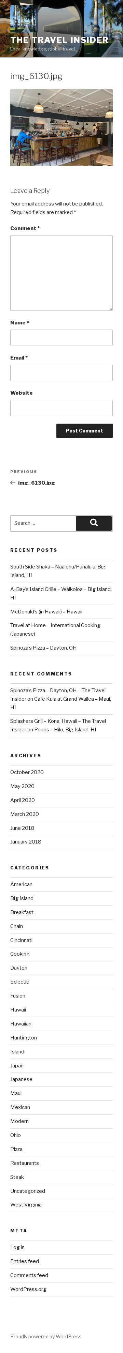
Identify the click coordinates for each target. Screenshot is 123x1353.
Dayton (18, 968)
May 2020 (22, 786)
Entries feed (24, 1261)
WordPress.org (28, 1289)
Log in (17, 1247)
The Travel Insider (59, 40)
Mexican (20, 1107)
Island (17, 1052)
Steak (17, 1177)
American (21, 884)
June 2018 (22, 828)
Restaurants (24, 1163)
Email (19, 358)
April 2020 (22, 800)
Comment (25, 228)
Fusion (17, 996)
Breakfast (21, 912)
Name (19, 323)
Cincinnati (21, 940)
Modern (19, 1121)
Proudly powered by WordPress (46, 1336)
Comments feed (29, 1275)
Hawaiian (20, 1024)
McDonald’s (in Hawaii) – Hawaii (46, 612)
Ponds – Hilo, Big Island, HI (65, 730)
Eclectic (19, 982)
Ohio (15, 1135)
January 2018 (25, 842)
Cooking (20, 954)
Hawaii (18, 1010)
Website (21, 393)
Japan (17, 1066)
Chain (16, 926)
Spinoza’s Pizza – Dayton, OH (43, 648)
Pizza (16, 1149)
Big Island (21, 898)
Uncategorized (27, 1191)
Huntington (23, 1038)
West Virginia (26, 1205)
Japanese (21, 1079)
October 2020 (27, 772)
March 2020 (24, 814)
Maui (16, 1093)
